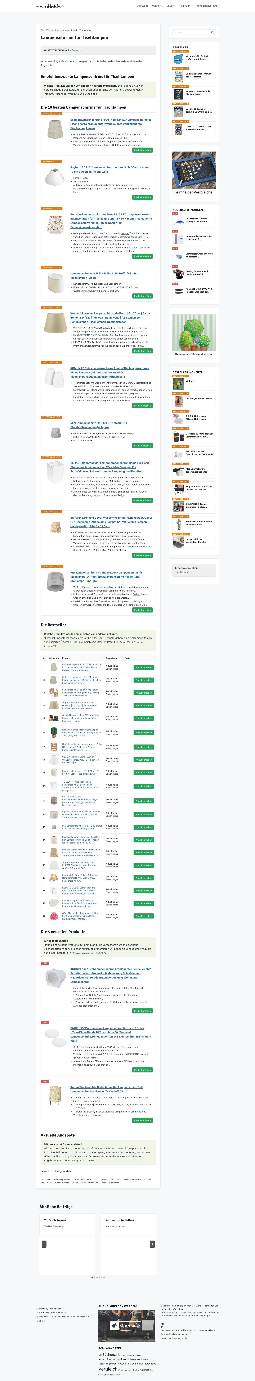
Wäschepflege (103, 1375)
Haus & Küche (138, 1355)
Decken (138, 236)
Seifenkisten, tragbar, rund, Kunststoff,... (199, 255)
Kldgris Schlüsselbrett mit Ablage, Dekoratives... (199, 488)
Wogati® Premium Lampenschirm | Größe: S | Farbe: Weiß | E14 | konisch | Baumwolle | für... (81, 760)
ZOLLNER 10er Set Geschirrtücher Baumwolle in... (199, 453)
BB (100, 1354)
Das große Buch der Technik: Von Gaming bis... (199, 110)
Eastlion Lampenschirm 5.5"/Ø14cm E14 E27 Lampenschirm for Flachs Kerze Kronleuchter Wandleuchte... (81, 667)
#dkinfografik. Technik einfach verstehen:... (197, 57)
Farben (136, 594)
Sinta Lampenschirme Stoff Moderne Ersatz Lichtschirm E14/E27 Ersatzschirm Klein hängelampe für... (81, 680)
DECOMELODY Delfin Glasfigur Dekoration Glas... (196, 220)
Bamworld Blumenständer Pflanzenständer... (199, 523)
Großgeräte (127, 1355)
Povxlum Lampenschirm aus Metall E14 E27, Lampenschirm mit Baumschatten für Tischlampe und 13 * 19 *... (81, 840)
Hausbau (192, 1312)
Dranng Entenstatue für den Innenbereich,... (197, 272)
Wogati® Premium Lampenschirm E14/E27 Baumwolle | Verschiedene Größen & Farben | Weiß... (79, 865)
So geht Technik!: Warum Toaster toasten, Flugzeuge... (198, 75)
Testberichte (149, 1363)
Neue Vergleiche (180, 1338)
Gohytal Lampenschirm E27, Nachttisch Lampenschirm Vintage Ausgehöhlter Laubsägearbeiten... (81, 718)
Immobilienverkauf (207, 5)
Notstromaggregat (107, 1364)
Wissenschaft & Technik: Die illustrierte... (198, 92)
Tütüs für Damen (55, 1220)
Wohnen (190, 381)
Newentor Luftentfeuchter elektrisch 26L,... (199, 237)
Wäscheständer (115, 1375)
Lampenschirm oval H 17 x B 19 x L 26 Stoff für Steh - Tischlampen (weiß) (104, 275)
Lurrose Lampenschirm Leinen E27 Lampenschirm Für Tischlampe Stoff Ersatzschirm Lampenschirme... (79, 903)
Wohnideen (178, 1309)
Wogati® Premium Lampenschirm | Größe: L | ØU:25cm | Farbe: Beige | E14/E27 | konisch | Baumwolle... (79, 705)
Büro (105, 145)
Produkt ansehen (142, 150)
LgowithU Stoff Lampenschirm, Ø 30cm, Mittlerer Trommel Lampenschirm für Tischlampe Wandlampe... (81, 814)
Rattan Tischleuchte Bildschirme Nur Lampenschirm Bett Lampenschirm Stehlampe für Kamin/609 (106, 1089)
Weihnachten (146, 1370)
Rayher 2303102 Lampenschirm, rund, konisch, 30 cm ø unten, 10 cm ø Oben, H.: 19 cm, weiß (110, 169)
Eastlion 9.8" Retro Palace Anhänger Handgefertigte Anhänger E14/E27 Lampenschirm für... (79, 878)
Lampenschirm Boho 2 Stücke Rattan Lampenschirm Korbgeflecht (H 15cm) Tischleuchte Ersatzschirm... (80, 692)
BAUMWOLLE (104, 335)
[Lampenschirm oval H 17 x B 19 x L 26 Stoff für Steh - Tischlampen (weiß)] (55, 283)
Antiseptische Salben (120, 1220)
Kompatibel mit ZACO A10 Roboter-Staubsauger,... (199, 290)
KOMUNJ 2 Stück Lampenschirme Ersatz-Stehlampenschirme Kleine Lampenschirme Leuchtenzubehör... (79, 890)
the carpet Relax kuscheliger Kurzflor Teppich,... (196, 541)
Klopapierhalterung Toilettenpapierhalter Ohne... (196, 470)
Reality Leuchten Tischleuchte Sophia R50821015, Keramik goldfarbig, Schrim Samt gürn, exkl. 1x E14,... (81, 732)
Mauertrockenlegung (141, 1359)
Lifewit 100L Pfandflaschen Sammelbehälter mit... (199, 435)
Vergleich (107, 1369)
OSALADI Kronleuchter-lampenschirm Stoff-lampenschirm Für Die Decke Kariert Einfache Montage (80, 916)
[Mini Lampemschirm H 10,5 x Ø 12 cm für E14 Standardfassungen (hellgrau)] (55, 433)
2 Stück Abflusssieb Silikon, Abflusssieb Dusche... (196, 418)
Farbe (76, 177)
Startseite (142, 5)
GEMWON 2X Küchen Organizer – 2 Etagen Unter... (196, 505)
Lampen (125, 233)
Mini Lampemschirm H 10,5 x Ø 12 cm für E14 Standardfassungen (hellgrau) (98, 425)
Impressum (166, 1338)
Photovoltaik (124, 1363)
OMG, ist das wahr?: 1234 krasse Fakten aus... (198, 128)
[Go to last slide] (44, 1244)
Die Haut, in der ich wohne (199, 398)
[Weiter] (152, 1244)
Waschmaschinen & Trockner (128, 1370)
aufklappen (75, 50)
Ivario (125, 1360)
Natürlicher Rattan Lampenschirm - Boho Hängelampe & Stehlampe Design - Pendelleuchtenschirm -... (82, 747)
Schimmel (137, 1363)
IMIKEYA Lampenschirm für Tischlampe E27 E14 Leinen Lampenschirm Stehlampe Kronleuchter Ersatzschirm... (81, 852)
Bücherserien (112, 1355)
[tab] (92, 1277)
